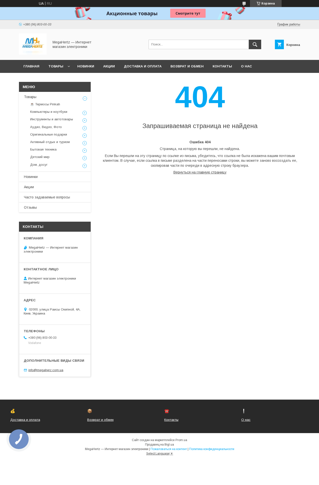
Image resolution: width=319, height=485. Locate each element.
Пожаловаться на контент (169, 449)
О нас (246, 66)
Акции (109, 66)
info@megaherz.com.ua (45, 370)
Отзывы (30, 207)
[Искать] (255, 44)
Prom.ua (181, 440)
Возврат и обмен (187, 66)
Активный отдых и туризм (50, 142)
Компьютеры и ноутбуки (48, 112)
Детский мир (40, 157)
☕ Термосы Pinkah (45, 104)
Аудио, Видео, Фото (46, 127)
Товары (55, 66)
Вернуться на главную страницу (200, 172)
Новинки (85, 66)
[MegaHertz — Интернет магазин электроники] (33, 53)
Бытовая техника (43, 149)
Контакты (222, 66)
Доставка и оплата (142, 66)
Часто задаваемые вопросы (47, 197)
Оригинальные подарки (48, 134)
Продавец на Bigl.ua (159, 444)
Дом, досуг (39, 164)
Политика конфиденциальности (211, 449)
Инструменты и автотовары (51, 119)
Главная (31, 66)
